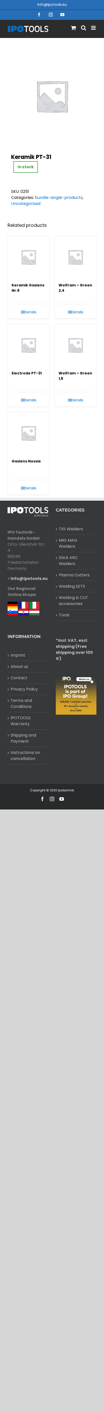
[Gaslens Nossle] (28, 433)
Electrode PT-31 (27, 373)
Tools (64, 615)
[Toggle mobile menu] (93, 27)
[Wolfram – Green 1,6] (75, 345)
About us (19, 666)
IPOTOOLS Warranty (21, 721)
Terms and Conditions (21, 703)
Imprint (18, 655)
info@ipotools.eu (52, 4)
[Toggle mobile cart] (73, 27)
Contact (19, 678)
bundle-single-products (59, 197)
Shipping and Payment (23, 738)
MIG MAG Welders (68, 543)
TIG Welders (71, 529)
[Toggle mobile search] (83, 27)
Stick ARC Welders (68, 561)
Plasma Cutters (74, 575)
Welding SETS (72, 586)
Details (30, 312)
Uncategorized (25, 203)
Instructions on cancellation (25, 755)
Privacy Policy (24, 689)
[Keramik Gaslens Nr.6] (28, 257)
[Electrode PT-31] (28, 345)
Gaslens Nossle (26, 461)
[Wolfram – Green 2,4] (75, 257)
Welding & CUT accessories (73, 601)
